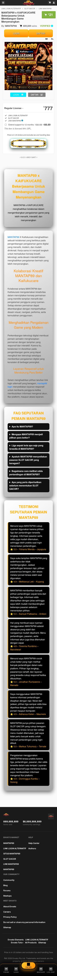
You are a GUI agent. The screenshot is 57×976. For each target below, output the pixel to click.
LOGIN (16, 33)
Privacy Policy (10, 917)
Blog (5, 885)
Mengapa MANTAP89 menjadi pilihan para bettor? (26, 436)
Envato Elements (16, 939)
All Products (31, 942)
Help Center (33, 843)
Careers (7, 912)
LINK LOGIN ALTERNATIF (11, 8)
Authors (32, 848)
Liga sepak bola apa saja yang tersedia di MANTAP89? (26, 447)
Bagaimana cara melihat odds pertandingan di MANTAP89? (26, 472)
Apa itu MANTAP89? (22, 426)
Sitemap (7, 927)
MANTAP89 (11, 25)
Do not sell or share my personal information (24, 922)
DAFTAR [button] (34, 94)
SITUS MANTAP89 (11, 853)
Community (8, 880)
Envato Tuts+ (17, 942)
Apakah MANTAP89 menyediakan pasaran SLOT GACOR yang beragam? (28, 460)
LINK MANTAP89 (45, 8)
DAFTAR (40, 33)
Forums (7, 890)
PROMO (6, 972)
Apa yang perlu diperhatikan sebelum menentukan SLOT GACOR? (25, 485)
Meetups (7, 896)
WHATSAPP (41, 972)
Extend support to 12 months (29, 124)
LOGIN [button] (16, 94)
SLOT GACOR (29, 8)
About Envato (9, 906)
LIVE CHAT (51, 972)
